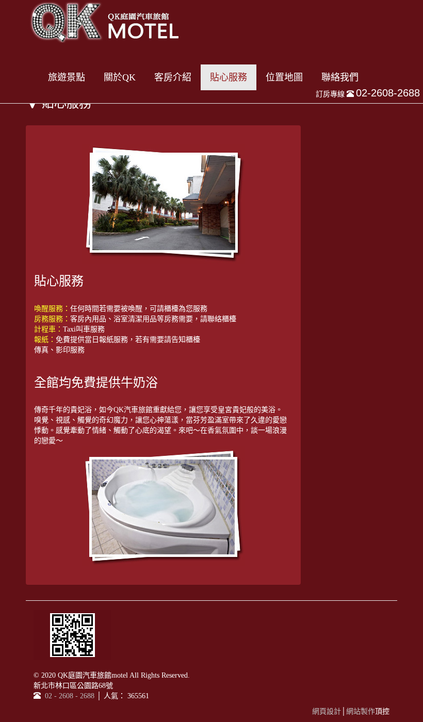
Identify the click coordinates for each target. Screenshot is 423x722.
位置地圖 (284, 77)
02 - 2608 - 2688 (68, 696)
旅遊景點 (66, 77)
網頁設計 (326, 711)
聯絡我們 (340, 77)
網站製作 (360, 711)
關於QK (120, 77)
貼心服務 (228, 77)
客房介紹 (172, 77)
